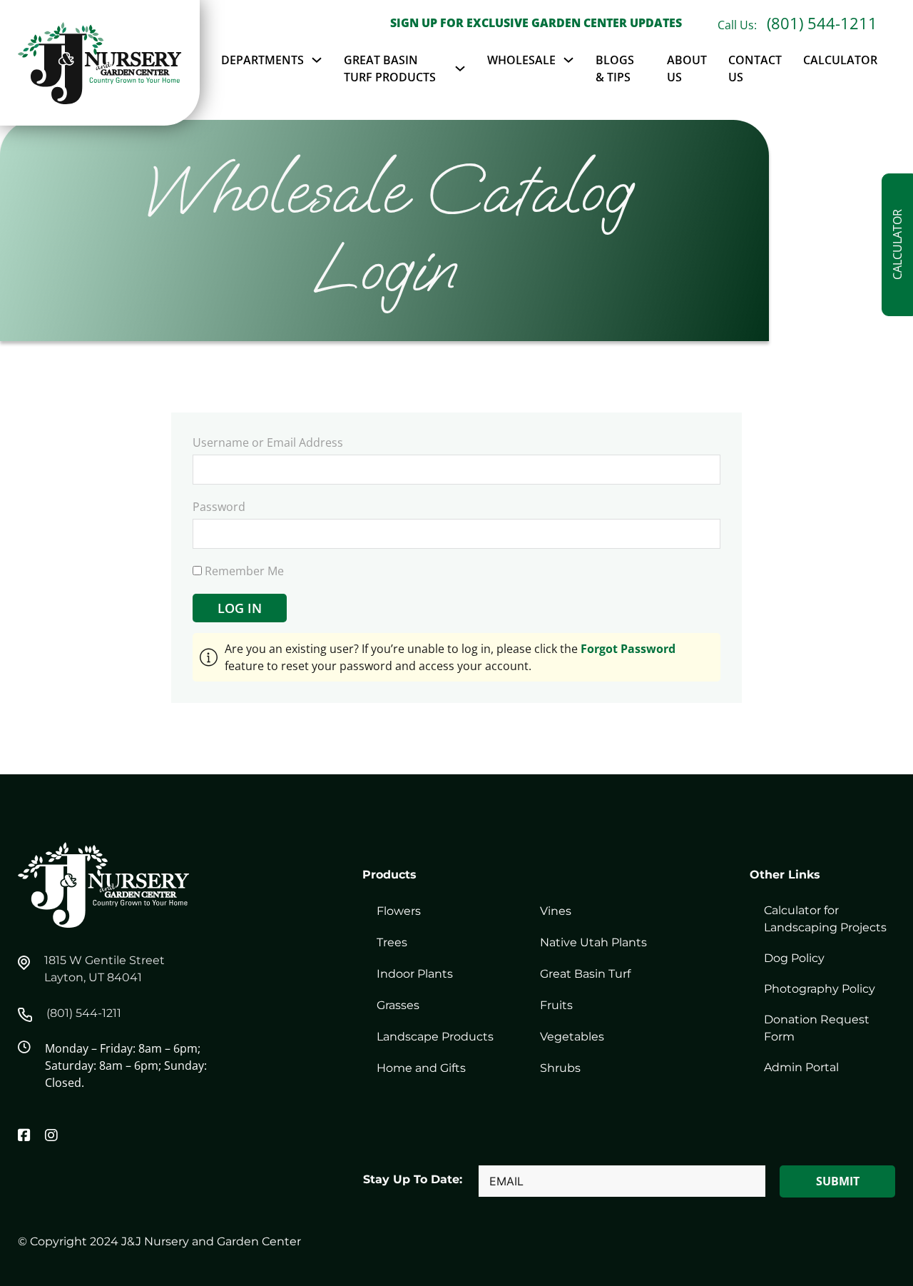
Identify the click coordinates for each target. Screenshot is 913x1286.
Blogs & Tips (615, 68)
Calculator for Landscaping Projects (825, 918)
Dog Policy (794, 958)
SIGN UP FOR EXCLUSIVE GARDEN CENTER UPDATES (536, 23)
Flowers (399, 911)
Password (219, 507)
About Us (687, 68)
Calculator (840, 60)
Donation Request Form (816, 1028)
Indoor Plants (415, 974)
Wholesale (521, 60)
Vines (555, 911)
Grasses (398, 1005)
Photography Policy (819, 989)
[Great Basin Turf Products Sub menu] (460, 68)
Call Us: (739, 25)
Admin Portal (801, 1067)
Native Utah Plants (593, 942)
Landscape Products (435, 1036)
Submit (838, 1181)
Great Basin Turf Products (390, 68)
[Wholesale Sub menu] (568, 60)
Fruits (556, 1005)
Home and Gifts (421, 1068)
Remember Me (243, 571)
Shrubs (560, 1068)
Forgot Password (628, 649)
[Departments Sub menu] (316, 60)
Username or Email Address (268, 442)
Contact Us (755, 68)
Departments (262, 60)
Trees (392, 942)
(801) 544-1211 (822, 23)
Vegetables (572, 1036)
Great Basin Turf (585, 974)
